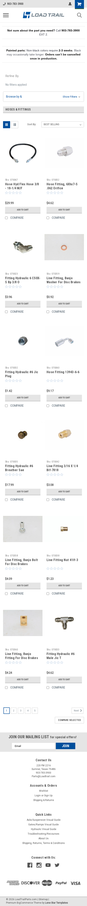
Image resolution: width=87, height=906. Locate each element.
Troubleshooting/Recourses (43, 833)
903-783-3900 (15, 3)
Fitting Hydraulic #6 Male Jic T (60, 656)
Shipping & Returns (43, 800)
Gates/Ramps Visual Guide (43, 824)
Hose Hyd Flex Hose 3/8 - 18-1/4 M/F (22, 186)
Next (77, 710)
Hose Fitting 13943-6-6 (63, 372)
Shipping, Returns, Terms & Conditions (43, 843)
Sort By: (31, 124)
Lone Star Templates (56, 902)
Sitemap (43, 899)
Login (38, 795)
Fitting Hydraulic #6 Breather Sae (19, 468)
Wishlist (43, 790)
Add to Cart (23, 210)
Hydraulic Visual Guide (43, 829)
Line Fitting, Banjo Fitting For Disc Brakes (21, 656)
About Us (43, 838)
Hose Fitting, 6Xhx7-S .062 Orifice (62, 186)
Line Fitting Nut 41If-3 (62, 560)
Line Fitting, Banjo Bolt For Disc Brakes (21, 562)
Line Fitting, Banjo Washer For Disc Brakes (64, 280)
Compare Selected (69, 720)
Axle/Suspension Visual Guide (43, 820)
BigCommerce (25, 902)
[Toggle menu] (6, 15)
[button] (43, 97)
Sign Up (48, 795)
